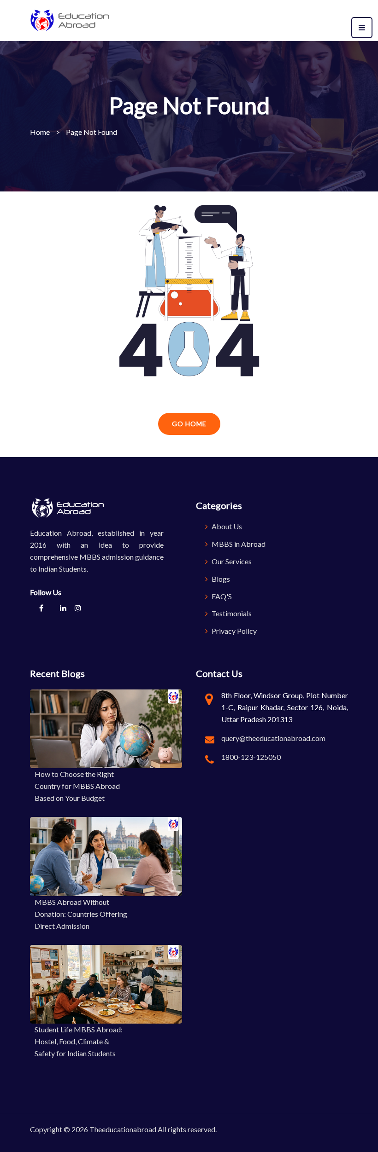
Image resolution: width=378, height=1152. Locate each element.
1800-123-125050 (251, 757)
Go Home (189, 424)
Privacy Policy (233, 630)
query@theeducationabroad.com (273, 738)
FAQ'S (221, 596)
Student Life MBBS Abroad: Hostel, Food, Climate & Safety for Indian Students (79, 1041)
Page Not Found (91, 131)
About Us (226, 526)
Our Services (231, 561)
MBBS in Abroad (238, 543)
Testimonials (231, 613)
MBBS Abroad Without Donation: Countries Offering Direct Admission (81, 913)
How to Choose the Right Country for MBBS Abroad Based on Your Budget (77, 786)
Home (40, 131)
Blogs (220, 578)
